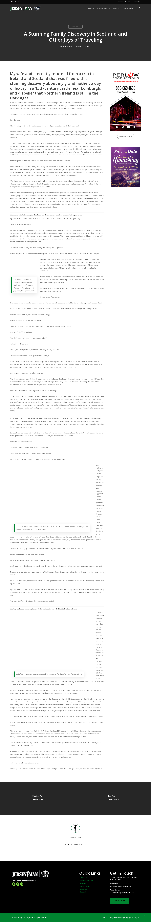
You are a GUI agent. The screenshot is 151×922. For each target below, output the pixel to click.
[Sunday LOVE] (38, 798)
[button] (119, 900)
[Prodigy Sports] (113, 798)
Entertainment (75, 27)
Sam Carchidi (67, 46)
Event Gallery (85, 886)
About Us (83, 877)
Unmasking (84, 883)
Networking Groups (87, 880)
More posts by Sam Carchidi (75, 844)
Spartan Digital (133, 917)
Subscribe (83, 892)
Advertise (83, 889)
